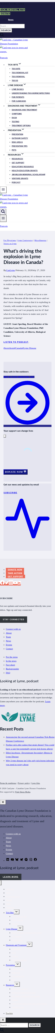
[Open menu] (3, 218)
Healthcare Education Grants (23, 993)
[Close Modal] (5, 436)
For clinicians (19, 101)
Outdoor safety (20, 138)
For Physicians (10, 240)
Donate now (15, 570)
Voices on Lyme (10, 244)
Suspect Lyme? (18, 1007)
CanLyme (10, 270)
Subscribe (10, 908)
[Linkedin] (19, 583)
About (9, 633)
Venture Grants (20, 178)
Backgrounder (12, 669)
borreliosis (9, 348)
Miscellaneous (40, 240)
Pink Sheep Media (22, 792)
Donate (5, 14)
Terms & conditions (8, 783)
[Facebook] (2, 583)
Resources (17, 159)
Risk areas (17, 142)
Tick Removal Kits (12, 10)
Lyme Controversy (25, 240)
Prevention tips (19, 146)
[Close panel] (3, 802)
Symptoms (17, 114)
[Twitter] (7, 583)
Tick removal (18, 77)
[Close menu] (1, 882)
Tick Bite (16, 69)
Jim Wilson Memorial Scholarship (28, 175)
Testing (15, 122)
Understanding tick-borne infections (31, 93)
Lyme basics (18, 89)
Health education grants (25, 171)
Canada (18, 348)
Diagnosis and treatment (24, 110)
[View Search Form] (3, 212)
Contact (9, 649)
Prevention (17, 134)
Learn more (10, 877)
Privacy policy (24, 783)
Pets (14, 150)
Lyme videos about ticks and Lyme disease (29, 1004)
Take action (15, 573)
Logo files (36, 783)
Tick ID (15, 81)
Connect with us (13, 629)
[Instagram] (11, 583)
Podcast (16, 182)
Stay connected (13, 619)
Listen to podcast (16, 342)
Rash (14, 118)
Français (4, 58)
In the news (11, 661)
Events (9, 645)
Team (8, 637)
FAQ (8, 673)
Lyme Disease (29, 348)
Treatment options (21, 126)
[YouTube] (15, 583)
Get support (18, 163)
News (10, 20)
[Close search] (3, 1020)
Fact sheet (10, 665)
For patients (18, 97)
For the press (12, 657)
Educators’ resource (23, 167)
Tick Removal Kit (19, 916)
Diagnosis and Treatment (16, 945)
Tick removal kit (20, 73)
